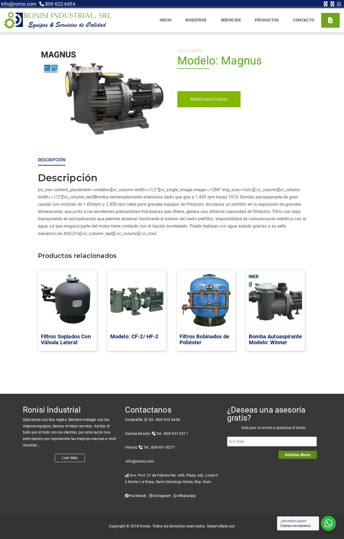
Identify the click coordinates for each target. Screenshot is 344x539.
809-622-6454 (59, 4)
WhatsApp (186, 496)
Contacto (303, 20)
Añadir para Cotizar (209, 99)
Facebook (137, 496)
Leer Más (70, 458)
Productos (267, 20)
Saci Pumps (190, 51)
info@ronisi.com (18, 4)
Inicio (165, 20)
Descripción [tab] (52, 159)
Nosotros (195, 20)
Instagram (161, 496)
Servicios (231, 20)
